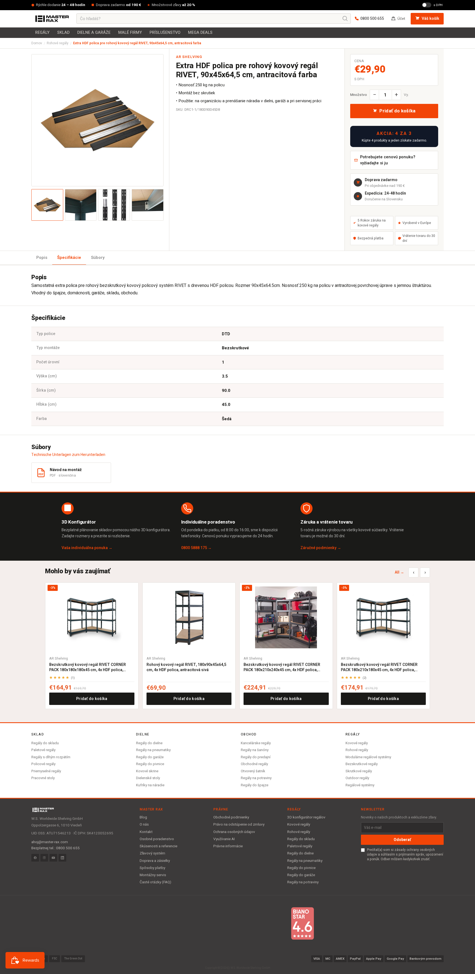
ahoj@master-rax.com (49, 842)
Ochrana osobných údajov (234, 832)
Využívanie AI (224, 839)
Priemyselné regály (46, 771)
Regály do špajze (254, 785)
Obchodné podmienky (231, 817)
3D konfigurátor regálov (306, 817)
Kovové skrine (147, 771)
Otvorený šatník (253, 771)
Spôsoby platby (152, 868)
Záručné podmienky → (320, 548)
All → (399, 572)
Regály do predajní (255, 757)
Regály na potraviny (256, 778)
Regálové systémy (360, 785)
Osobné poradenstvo (157, 839)
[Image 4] (148, 205)
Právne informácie (228, 846)
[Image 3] (114, 205)
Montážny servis (153, 875)
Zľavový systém (152, 853)
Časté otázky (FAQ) (155, 882)
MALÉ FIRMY (130, 32)
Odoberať (402, 840)
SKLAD (63, 32)
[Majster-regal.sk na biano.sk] (302, 923)
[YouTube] (53, 858)
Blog (143, 817)
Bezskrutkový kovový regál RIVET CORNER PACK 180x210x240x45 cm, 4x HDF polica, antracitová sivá (282, 667)
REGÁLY (42, 32)
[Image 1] (47, 205)
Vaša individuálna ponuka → (87, 548)
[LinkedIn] (62, 858)
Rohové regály (57, 43)
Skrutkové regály (359, 771)
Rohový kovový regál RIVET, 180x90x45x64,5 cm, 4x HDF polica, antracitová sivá (186, 667)
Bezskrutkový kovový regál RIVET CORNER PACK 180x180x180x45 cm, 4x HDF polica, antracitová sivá (87, 667)
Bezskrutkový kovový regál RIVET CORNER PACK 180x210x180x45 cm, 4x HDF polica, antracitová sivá (379, 667)
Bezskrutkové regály (362, 764)
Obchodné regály (254, 764)
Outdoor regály (357, 778)
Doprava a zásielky (155, 861)
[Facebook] (35, 858)
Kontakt (146, 832)
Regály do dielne (149, 743)
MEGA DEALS (200, 32)
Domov (36, 43)
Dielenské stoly (148, 778)
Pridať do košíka (91, 699)
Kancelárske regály (256, 743)
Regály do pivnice (150, 764)
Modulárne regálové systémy (368, 757)
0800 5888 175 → (196, 548)
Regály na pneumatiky (153, 749)
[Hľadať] (345, 18)
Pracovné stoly (43, 778)
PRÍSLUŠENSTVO (165, 32)
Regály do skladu (45, 743)
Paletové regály (43, 749)
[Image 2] (81, 205)
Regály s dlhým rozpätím (50, 757)
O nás (144, 824)
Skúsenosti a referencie (158, 846)
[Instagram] (44, 858)
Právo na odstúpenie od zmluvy (238, 824)
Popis (41, 257)
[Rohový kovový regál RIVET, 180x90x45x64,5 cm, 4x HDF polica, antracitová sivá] (189, 617)
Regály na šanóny (255, 749)
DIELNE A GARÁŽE (94, 32)
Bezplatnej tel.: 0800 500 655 (55, 848)
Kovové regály (357, 743)
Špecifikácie (69, 257)
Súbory (97, 257)
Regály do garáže (150, 757)
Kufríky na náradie (150, 785)
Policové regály (43, 764)
